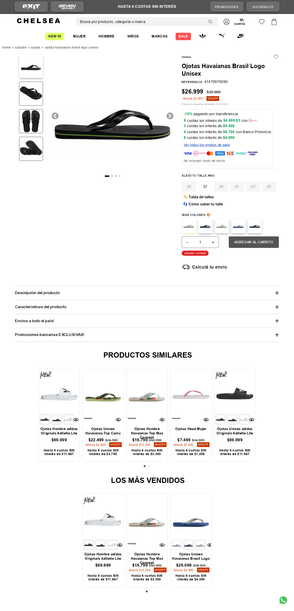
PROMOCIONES (227, 7)
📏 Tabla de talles (198, 197)
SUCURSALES (262, 7)
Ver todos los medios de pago (207, 145)
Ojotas (35, 47)
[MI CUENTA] (236, 21)
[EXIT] (31, 7)
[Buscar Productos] (211, 21)
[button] (189, 186)
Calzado (21, 47)
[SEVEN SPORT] (67, 6)
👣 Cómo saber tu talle (203, 204)
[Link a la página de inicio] (7, 48)
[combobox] (147, 21)
